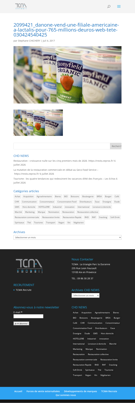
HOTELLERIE (44, 207)
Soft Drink (115, 217)
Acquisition (28, 196)
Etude (117, 201)
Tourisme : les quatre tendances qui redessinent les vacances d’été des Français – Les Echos (64, 178)
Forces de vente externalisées (43, 391)
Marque (41, 212)
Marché (18, 212)
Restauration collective (87, 212)
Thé (29, 222)
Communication (29, 201)
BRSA (99, 196)
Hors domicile (29, 207)
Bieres (58, 196)
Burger (108, 196)
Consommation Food (66, 201)
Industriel (57, 207)
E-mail (18, 312)
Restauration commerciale (27, 217)
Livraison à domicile (102, 207)
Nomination (53, 212)
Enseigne (107, 201)
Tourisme (38, 222)
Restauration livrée (51, 217)
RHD (87, 217)
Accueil (18, 391)
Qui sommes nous (66, 395)
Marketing (30, 212)
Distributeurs (86, 201)
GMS (17, 207)
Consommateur (47, 201)
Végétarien (79, 222)
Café (117, 196)
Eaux (97, 201)
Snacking (103, 217)
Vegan (61, 222)
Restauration (68, 212)
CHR (17, 201)
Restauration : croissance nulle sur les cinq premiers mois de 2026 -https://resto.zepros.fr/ (64, 160)
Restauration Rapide (72, 217)
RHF (94, 217)
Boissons (75, 196)
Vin (69, 222)
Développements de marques (80, 391)
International (83, 207)
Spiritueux (19, 222)
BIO (66, 196)
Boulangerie (88, 196)
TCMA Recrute (23, 289)
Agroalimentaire (44, 196)
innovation (69, 207)
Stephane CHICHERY (29, 40)
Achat (17, 196)
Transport (50, 222)
